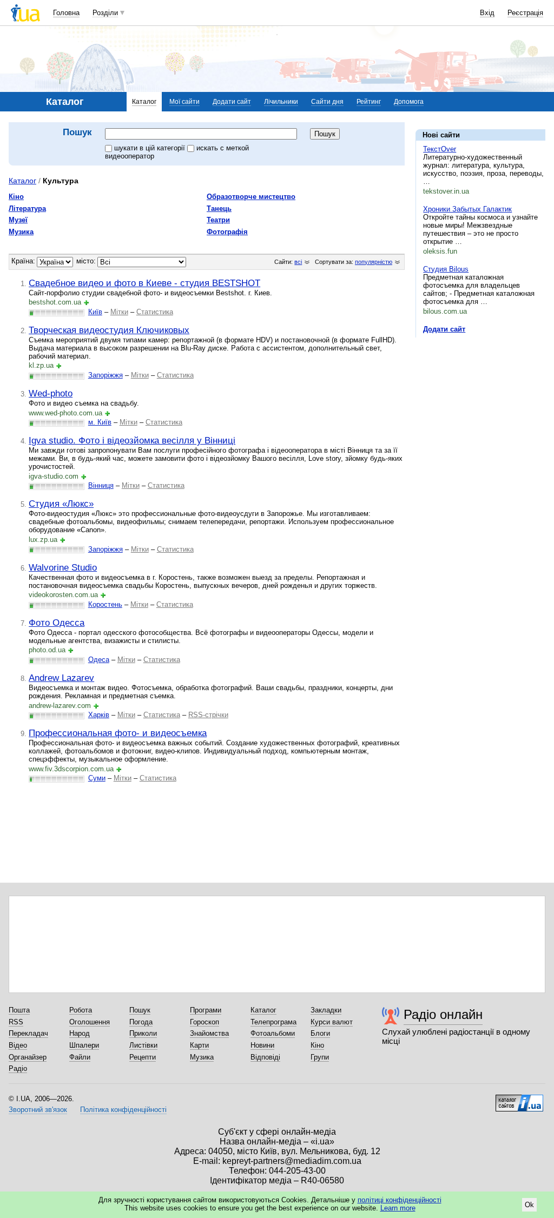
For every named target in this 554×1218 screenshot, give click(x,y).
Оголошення (89, 1022)
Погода (141, 1022)
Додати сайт (232, 101)
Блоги (320, 1033)
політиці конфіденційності (399, 1200)
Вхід (487, 13)
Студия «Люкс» (61, 503)
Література (27, 208)
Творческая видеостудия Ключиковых (109, 330)
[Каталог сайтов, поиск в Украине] (519, 1099)
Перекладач (28, 1033)
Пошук (139, 1010)
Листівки (143, 1045)
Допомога (409, 101)
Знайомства (209, 1033)
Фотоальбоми (272, 1033)
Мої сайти (184, 101)
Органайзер (28, 1057)
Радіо (18, 1068)
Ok (529, 1205)
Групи (320, 1057)
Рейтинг (369, 101)
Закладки (326, 1010)
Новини (262, 1045)
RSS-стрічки (208, 715)
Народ (79, 1033)
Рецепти (142, 1057)
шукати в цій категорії (150, 148)
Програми (205, 1010)
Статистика (154, 312)
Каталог (144, 101)
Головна (66, 13)
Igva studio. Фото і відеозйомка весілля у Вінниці (132, 440)
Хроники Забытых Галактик (467, 209)
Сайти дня (327, 101)
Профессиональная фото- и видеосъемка (118, 732)
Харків (98, 715)
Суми (96, 778)
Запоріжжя (105, 375)
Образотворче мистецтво (251, 197)
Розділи (105, 13)
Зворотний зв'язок (38, 1110)
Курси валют (332, 1022)
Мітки (119, 312)
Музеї (18, 220)
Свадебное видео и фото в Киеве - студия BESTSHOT (144, 282)
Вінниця (101, 485)
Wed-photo (50, 393)
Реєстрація (525, 13)
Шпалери (84, 1045)
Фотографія (227, 232)
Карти (199, 1045)
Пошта (19, 1010)
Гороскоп (204, 1022)
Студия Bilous (446, 269)
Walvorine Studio (63, 567)
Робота (80, 1010)
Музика (21, 232)
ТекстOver (439, 149)
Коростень (105, 604)
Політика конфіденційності (123, 1110)
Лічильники (281, 101)
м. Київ (99, 422)
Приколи (143, 1033)
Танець (219, 208)
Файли (79, 1057)
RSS (16, 1022)
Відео (18, 1045)
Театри (218, 220)
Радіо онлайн (443, 1014)
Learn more (398, 1208)
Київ (95, 312)
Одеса (98, 660)
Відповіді (265, 1057)
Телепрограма (273, 1022)
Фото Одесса (56, 622)
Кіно (16, 197)
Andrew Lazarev (61, 677)
